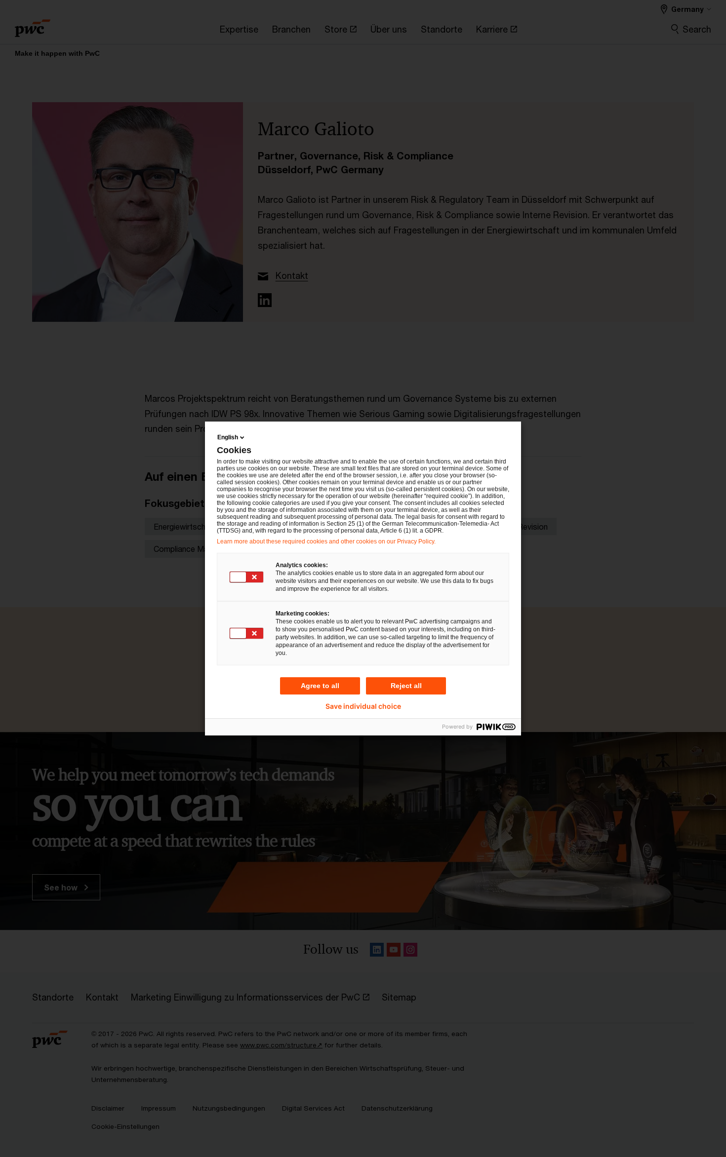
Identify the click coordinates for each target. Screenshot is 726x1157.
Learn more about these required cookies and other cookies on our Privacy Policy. (326, 541)
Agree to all (320, 686)
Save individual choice (363, 706)
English (227, 437)
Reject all (406, 686)
